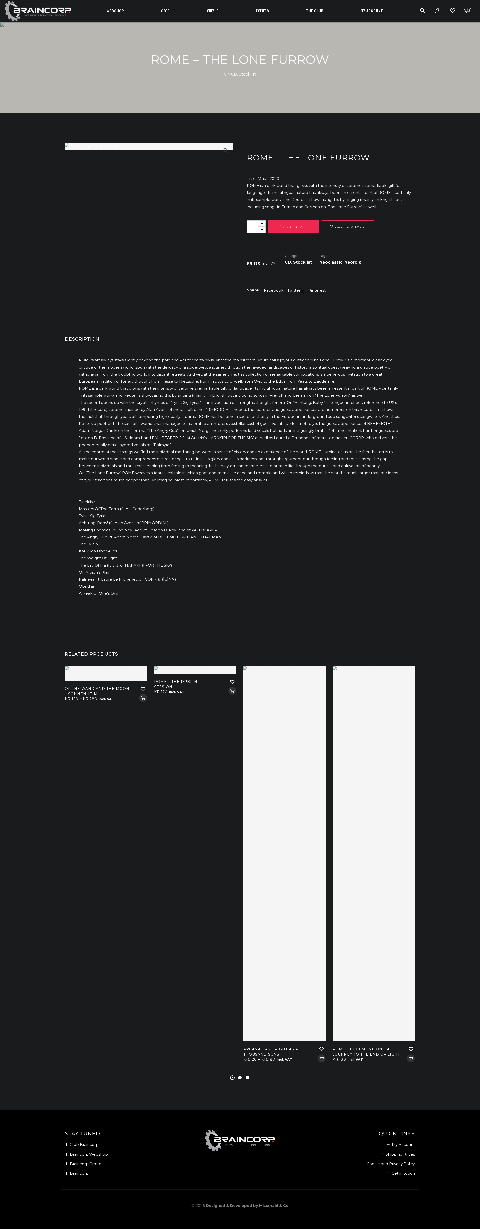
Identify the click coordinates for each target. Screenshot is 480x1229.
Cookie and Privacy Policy (391, 1163)
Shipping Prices (400, 1154)
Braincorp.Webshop (89, 1154)
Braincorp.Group (86, 1163)
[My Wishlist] (452, 12)
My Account (403, 1144)
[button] (225, 150)
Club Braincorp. (85, 1144)
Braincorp (79, 1173)
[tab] (240, 340)
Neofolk (352, 262)
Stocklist (247, 74)
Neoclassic (331, 262)
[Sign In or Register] (437, 12)
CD (234, 74)
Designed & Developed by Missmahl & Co (247, 1205)
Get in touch (403, 1173)
